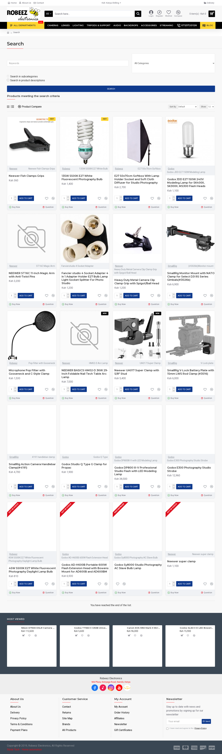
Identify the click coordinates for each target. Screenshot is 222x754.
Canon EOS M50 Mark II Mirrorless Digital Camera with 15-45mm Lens (19, 628)
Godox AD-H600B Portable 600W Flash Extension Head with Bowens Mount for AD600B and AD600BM (85, 568)
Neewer (13, 168)
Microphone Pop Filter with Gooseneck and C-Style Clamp (29, 372)
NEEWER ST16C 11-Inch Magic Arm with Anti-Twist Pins (32, 275)
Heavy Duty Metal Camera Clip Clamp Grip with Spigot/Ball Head (136, 281)
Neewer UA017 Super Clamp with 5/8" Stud (136, 372)
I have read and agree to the (188, 728)
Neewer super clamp (181, 561)
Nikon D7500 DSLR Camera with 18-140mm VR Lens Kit (125, 628)
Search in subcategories (24, 76)
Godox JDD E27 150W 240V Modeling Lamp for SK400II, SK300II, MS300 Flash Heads (186, 183)
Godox (171, 168)
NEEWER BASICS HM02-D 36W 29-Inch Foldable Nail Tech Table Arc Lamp (85, 374)
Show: (203, 107)
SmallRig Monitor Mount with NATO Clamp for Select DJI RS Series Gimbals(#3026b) (191, 277)
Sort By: (173, 107)
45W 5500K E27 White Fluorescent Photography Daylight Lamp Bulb (32, 570)
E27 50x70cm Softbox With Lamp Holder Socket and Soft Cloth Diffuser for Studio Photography (136, 179)
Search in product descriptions (27, 80)
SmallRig (172, 266)
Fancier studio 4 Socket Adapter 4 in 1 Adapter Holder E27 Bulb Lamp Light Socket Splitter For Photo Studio (85, 278)
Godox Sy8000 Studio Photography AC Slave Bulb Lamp (138, 566)
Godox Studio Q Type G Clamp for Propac (84, 466)
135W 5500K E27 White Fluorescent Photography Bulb (82, 177)
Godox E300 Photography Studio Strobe (189, 469)
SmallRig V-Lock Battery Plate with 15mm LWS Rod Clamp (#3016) (190, 372)
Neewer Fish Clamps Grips (26, 175)
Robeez (66, 168)
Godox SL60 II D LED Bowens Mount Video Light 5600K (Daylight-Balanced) (72, 628)
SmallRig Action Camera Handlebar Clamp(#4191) (32, 466)
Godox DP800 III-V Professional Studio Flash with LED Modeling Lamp (135, 471)
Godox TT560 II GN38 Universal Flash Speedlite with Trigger (178, 628)
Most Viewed (15, 619)
